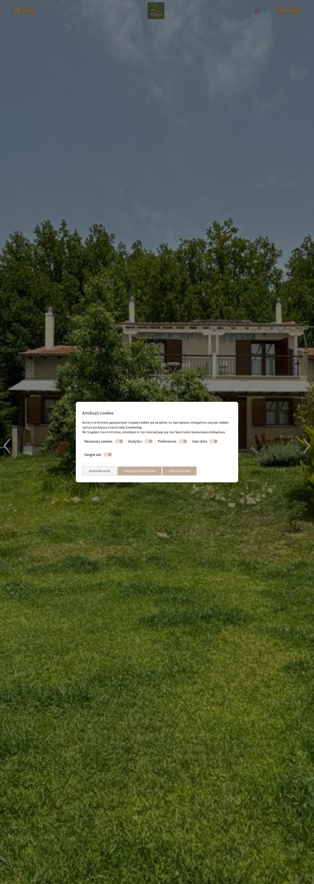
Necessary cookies (98, 441)
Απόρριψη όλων (99, 471)
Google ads (92, 454)
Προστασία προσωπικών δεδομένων (200, 432)
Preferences (167, 441)
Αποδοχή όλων (179, 471)
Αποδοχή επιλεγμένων (139, 471)
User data (199, 441)
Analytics (135, 441)
